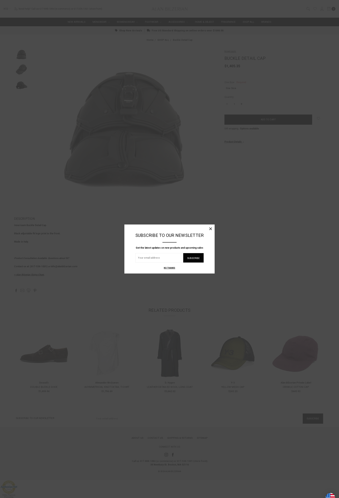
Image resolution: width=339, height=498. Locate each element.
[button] (210, 228)
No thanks (169, 268)
